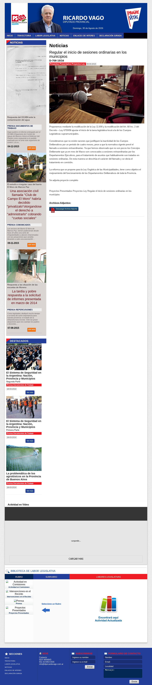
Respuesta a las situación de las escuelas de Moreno (22, 286)
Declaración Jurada (110, 36)
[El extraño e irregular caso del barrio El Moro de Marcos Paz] (32, 181)
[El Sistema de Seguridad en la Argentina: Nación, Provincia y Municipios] (26, 369)
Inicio (10, 36)
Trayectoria (24, 36)
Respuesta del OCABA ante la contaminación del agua (21, 118)
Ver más (31, 148)
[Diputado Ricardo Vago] (48, 18)
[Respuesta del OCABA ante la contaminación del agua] (32, 114)
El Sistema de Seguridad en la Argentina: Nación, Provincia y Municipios (23, 375)
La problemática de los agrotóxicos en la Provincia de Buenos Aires (23, 476)
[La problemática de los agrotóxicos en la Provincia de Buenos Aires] (26, 470)
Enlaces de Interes (84, 36)
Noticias (64, 36)
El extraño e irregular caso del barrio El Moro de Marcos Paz (24, 185)
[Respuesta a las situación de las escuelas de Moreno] (32, 282)
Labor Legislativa (45, 36)
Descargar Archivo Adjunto (66, 209)
